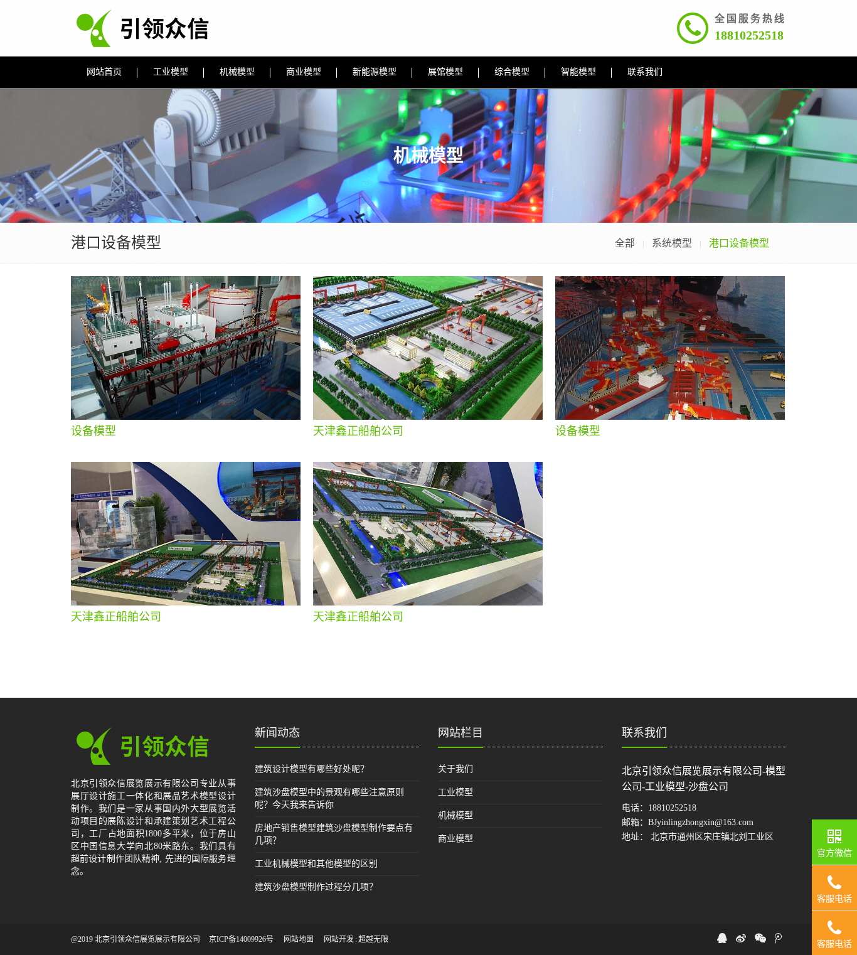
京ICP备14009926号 (241, 939)
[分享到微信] (760, 938)
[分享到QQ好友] (722, 938)
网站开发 (339, 939)
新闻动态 (277, 733)
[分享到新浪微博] (741, 938)
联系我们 (644, 733)
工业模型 (455, 792)
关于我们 (455, 769)
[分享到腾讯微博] (778, 938)
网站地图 (299, 939)
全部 (625, 243)
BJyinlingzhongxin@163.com (700, 822)
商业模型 (455, 838)
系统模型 (672, 243)
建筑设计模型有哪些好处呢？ (312, 769)
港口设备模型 (739, 243)
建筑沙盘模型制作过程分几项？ (316, 887)
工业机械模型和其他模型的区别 (316, 863)
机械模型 (455, 815)
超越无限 (373, 939)
